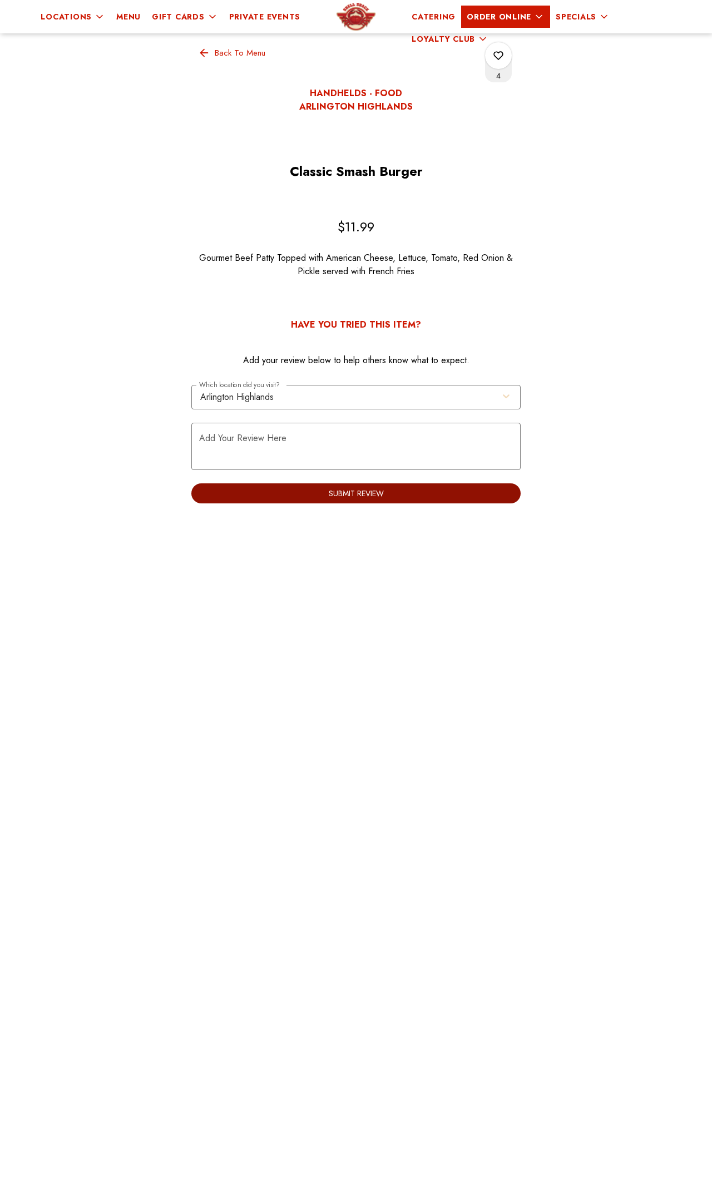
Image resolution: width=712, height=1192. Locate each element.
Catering (434, 16)
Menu (128, 16)
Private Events (265, 16)
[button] (73, 17)
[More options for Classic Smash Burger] (498, 55)
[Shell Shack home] (356, 17)
